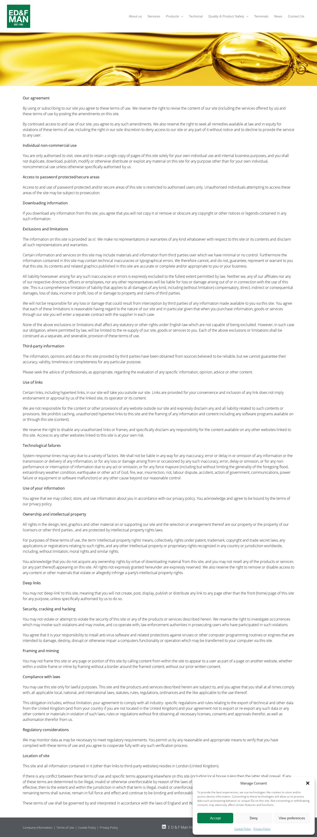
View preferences (292, 818)
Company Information (37, 827)
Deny (254, 818)
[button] (307, 783)
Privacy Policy (262, 829)
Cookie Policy (242, 829)
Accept (215, 818)
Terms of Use (65, 827)
